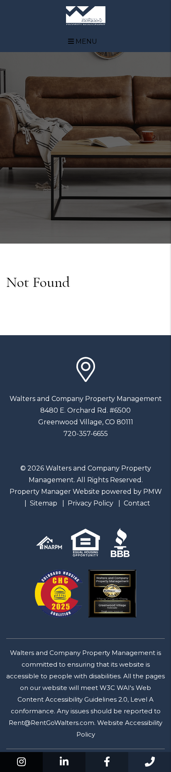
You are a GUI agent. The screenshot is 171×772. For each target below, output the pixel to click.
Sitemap (43, 503)
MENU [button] (85, 41)
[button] (21, 762)
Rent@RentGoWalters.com (51, 723)
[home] (85, 15)
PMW (152, 492)
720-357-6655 (86, 434)
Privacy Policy (90, 503)
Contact (137, 503)
